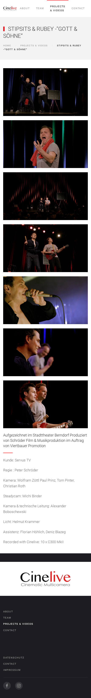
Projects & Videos (57, 8)
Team (40, 8)
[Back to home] (10, 8)
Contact (78, 8)
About (25, 8)
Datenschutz (13, 657)
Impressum (12, 669)
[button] (45, 92)
